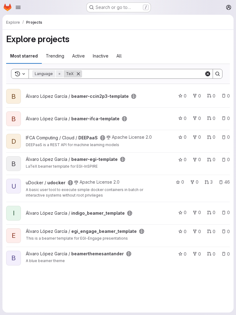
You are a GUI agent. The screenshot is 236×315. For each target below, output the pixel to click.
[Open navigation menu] (18, 7)
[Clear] (207, 74)
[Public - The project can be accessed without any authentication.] (133, 96)
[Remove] (78, 74)
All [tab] (119, 55)
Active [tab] (78, 55)
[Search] (217, 74)
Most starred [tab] (24, 55)
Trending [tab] (55, 55)
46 (227, 182)
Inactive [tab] (100, 55)
